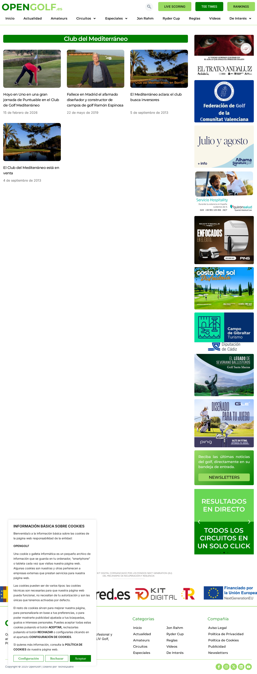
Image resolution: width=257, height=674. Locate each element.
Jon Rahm (145, 18)
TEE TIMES (209, 6)
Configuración (28, 658)
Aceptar (80, 658)
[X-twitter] (233, 667)
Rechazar (56, 658)
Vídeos (214, 18)
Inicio (9, 18)
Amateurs (59, 18)
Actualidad (32, 18)
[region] (52, 593)
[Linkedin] (241, 667)
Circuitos (83, 18)
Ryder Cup (171, 18)
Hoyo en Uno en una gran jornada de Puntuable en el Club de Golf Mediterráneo (31, 100)
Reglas (194, 18)
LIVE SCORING (174, 6)
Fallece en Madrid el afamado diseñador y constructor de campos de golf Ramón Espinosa (95, 100)
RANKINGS (241, 6)
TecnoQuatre (66, 666)
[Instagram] (226, 667)
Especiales (114, 18)
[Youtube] (248, 667)
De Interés (238, 18)
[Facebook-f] (219, 667)
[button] (149, 7)
